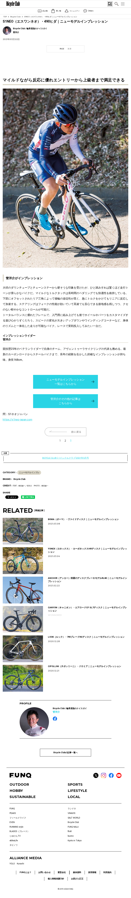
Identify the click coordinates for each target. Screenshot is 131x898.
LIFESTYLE (77, 791)
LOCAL (74, 797)
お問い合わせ (44, 872)
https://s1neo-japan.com (17, 419)
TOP (5, 17)
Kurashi (20, 863)
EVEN (12, 822)
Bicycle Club (15, 17)
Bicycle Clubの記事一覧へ (65, 752)
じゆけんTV (15, 836)
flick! (70, 831)
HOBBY (16, 791)
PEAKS (13, 813)
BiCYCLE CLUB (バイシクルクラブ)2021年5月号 (65, 458)
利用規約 (107, 872)
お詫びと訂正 (77, 878)
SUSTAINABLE (23, 797)
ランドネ (72, 808)
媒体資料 (77, 872)
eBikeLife (14, 840)
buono (71, 836)
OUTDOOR (19, 784)
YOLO (12, 863)
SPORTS (75, 784)
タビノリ (14, 845)
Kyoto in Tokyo (75, 840)
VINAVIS (71, 813)
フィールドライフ (18, 818)
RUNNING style (16, 827)
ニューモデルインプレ (29, 472)
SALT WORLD (74, 818)
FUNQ (12, 808)
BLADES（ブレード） (19, 831)
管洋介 (56, 712)
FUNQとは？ (25, 872)
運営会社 (62, 872)
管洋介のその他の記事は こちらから (65, 401)
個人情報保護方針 (56, 878)
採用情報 (92, 872)
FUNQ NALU (73, 827)
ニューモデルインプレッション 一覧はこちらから (65, 382)
